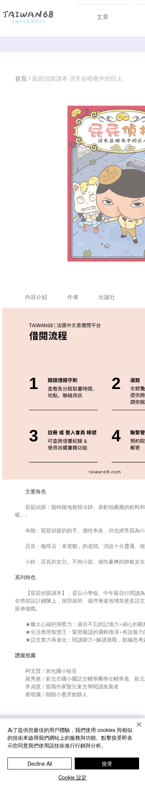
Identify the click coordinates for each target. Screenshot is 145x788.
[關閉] (135, 729)
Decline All (40, 763)
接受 (107, 763)
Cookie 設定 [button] (72, 777)
